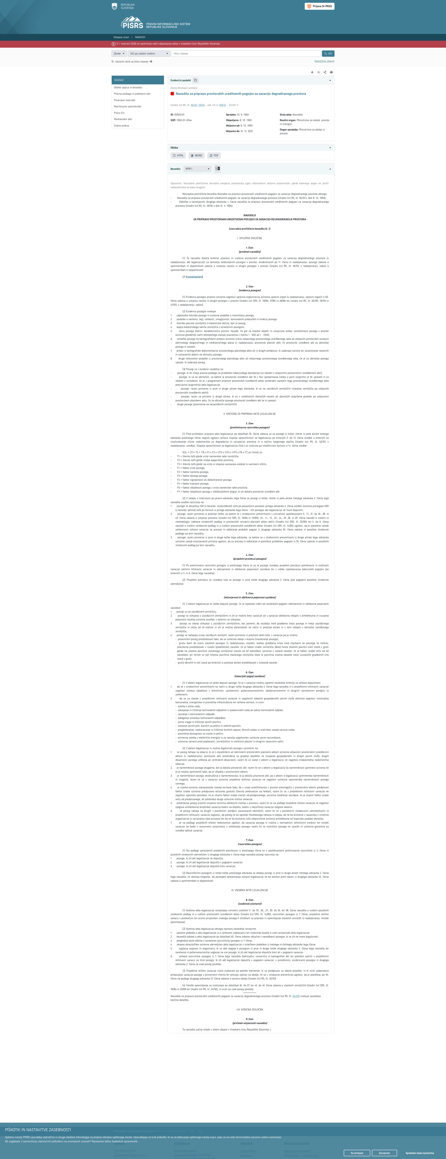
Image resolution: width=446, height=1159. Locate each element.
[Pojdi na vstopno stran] (123, 9)
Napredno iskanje (324, 61)
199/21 (222, 105)
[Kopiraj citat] (195, 80)
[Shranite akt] (319, 72)
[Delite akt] (325, 72)
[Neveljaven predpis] (172, 93)
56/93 (194, 105)
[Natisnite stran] (331, 72)
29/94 (201, 105)
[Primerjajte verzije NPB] (217, 169)
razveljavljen (194, 277)
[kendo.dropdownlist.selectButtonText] (167, 54)
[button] (251, 80)
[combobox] (149, 53)
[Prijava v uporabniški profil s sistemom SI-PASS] (319, 6)
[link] (121, 37)
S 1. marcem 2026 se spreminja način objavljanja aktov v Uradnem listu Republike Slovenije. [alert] (168, 43)
